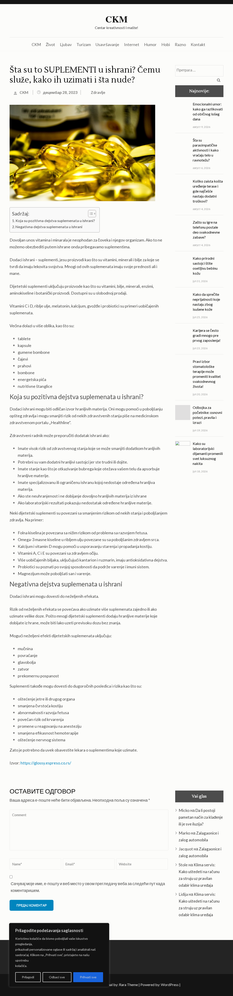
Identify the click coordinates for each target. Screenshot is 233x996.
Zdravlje (98, 92)
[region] (59, 955)
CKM (116, 19)
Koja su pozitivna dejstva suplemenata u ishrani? (55, 220)
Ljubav (66, 44)
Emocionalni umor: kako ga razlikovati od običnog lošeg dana (208, 111)
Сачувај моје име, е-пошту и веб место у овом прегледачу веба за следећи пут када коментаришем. (88, 887)
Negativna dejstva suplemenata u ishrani (48, 227)
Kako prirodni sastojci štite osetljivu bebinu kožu (205, 879)
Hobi (165, 44)
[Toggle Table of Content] (90, 213)
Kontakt (198, 44)
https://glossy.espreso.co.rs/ (45, 762)
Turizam (83, 44)
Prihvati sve (88, 977)
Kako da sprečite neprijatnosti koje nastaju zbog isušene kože (206, 915)
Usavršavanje (107, 44)
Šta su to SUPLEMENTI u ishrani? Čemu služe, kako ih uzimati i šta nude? (85, 75)
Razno (180, 44)
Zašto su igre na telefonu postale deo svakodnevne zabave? (206, 843)
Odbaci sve (57, 977)
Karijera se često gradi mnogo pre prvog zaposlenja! (206, 949)
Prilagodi (28, 977)
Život (50, 44)
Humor (150, 44)
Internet (131, 44)
